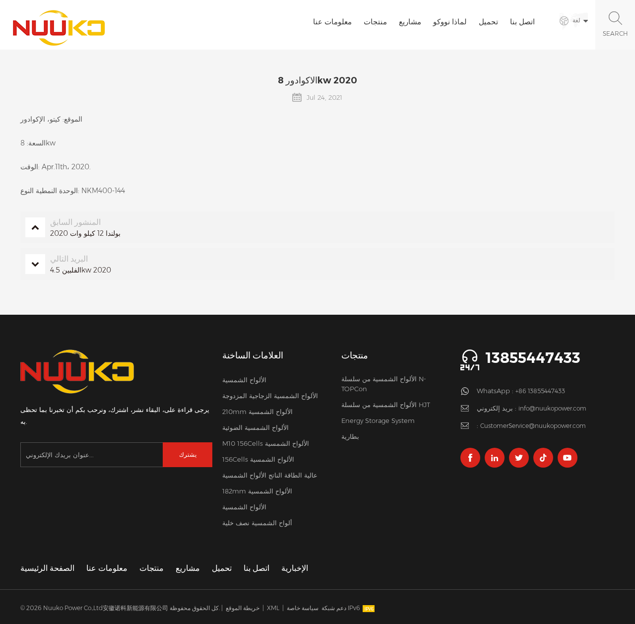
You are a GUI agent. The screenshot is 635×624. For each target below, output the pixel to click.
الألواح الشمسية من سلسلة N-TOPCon (383, 384)
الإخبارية (294, 568)
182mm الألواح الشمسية (257, 491)
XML (273, 608)
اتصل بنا (522, 21)
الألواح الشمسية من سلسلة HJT (385, 405)
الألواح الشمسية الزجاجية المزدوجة (270, 396)
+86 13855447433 (540, 391)
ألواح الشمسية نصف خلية (257, 523)
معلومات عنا (332, 21)
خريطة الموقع (242, 608)
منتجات (375, 21)
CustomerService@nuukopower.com (533, 425)
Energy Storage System (378, 420)
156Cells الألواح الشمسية (258, 459)
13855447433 (532, 357)
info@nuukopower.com (552, 408)
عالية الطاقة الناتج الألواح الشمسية (270, 475)
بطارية (350, 436)
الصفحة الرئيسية (47, 568)
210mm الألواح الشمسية (257, 412)
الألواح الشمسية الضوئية (255, 427)
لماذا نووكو (450, 21)
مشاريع (410, 21)
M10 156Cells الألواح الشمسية (265, 443)
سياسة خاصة (302, 608)
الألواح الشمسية (244, 380)
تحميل (488, 21)
